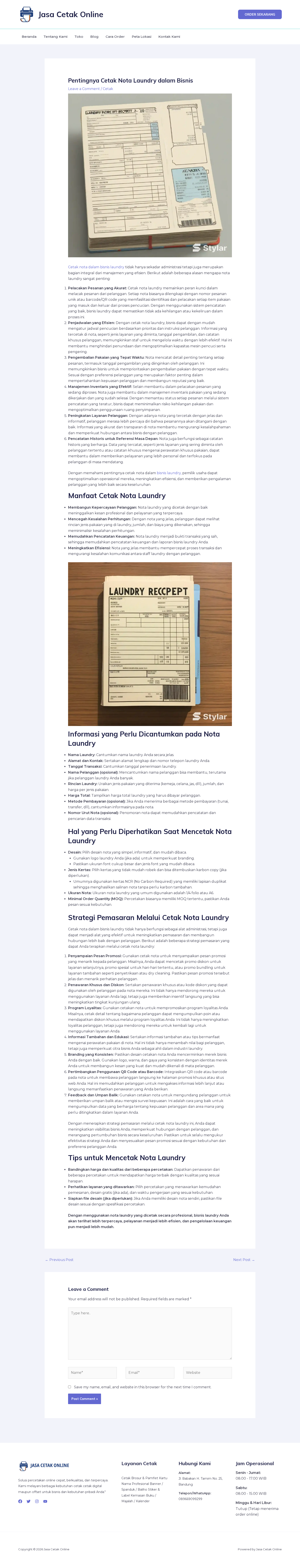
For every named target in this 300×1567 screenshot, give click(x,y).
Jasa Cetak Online (70, 14)
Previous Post (59, 1260)
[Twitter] (29, 1501)
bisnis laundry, (168, 473)
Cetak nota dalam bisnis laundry (96, 267)
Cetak (108, 89)
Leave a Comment (84, 89)
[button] (260, 14)
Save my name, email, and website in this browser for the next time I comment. (142, 1387)
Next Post (244, 1260)
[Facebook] (20, 1501)
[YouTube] (45, 1501)
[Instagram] (37, 1501)
